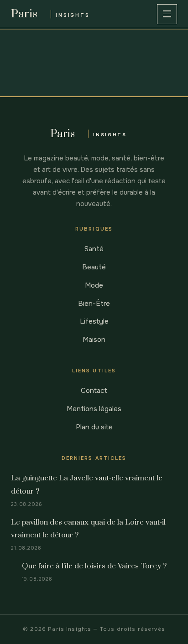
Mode (94, 285)
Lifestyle (94, 321)
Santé (94, 248)
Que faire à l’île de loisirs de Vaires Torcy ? (94, 566)
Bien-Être (94, 303)
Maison (94, 339)
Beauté (94, 267)
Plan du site (94, 427)
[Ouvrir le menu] (167, 14)
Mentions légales (94, 408)
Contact (94, 390)
